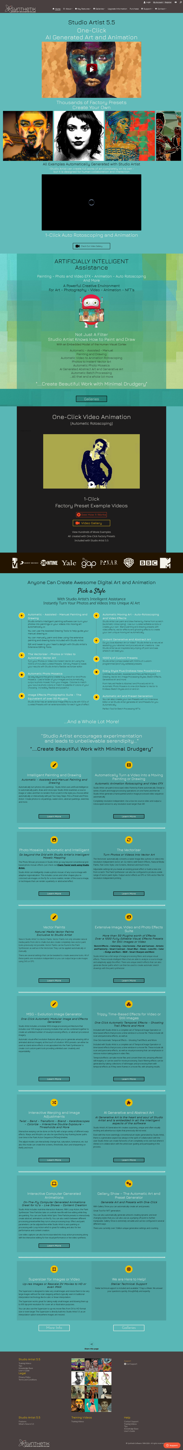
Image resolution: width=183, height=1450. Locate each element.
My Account (158, 2)
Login (148, 2)
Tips (20, 1366)
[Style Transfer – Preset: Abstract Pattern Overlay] (78, 136)
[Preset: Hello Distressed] (91, 1365)
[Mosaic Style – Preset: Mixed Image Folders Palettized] (27, 136)
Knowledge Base (26, 1368)
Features (22, 1421)
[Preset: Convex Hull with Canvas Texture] (105, 1392)
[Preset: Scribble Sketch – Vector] (78, 1378)
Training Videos (25, 1363)
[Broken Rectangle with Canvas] (91, 1378)
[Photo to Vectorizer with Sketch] (91, 1405)
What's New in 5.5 (26, 1424)
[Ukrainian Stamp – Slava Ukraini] (78, 1365)
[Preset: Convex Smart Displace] (105, 1365)
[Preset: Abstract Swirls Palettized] (78, 1392)
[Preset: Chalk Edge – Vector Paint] (129, 136)
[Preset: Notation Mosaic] (105, 1405)
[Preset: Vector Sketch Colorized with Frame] (78, 1405)
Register (168, 2)
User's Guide (24, 1370)
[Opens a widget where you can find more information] (172, 1446)
